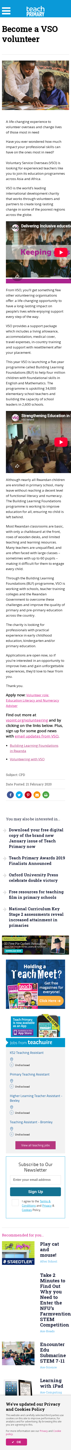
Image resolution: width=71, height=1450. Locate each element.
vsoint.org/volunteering (27, 720)
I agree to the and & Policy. (38, 1205)
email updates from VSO (37, 736)
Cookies (27, 1210)
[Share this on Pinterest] (28, 795)
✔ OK (16, 1442)
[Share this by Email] (37, 795)
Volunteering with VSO (27, 759)
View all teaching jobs (35, 1145)
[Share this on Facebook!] (10, 795)
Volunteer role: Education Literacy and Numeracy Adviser (32, 700)
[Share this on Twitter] (19, 795)
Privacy (44, 1431)
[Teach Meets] (35, 1008)
